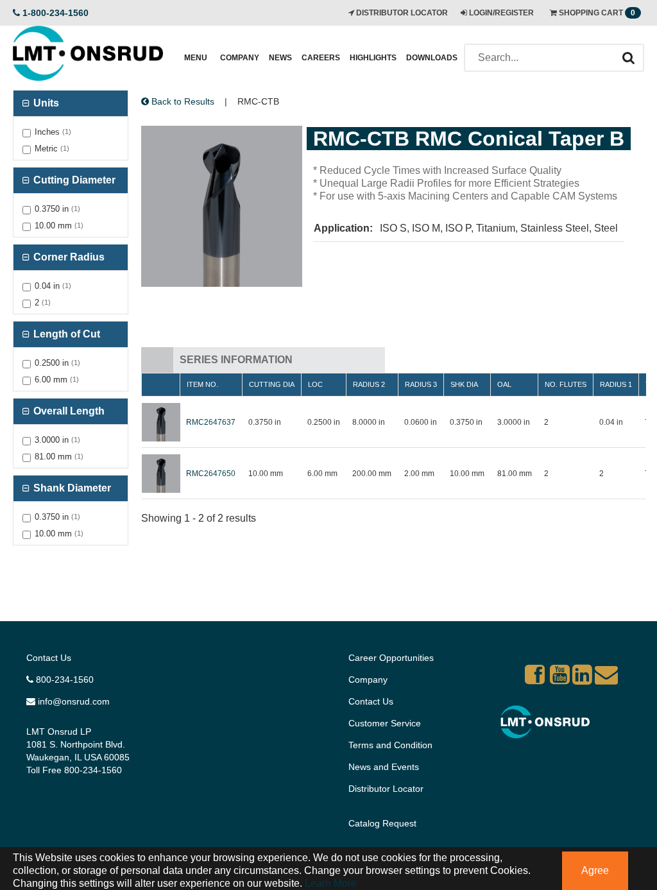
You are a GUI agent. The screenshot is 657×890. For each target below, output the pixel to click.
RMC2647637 (210, 422)
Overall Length (68, 411)
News (280, 57)
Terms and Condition (390, 745)
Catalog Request (382, 823)
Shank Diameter (71, 488)
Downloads (431, 57)
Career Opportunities (391, 658)
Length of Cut (65, 334)
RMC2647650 (210, 473)
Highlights (373, 57)
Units (45, 103)
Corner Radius (68, 257)
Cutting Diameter (73, 180)
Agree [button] (595, 870)
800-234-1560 (63, 679)
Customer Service (384, 723)
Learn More (329, 883)
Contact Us (48, 658)
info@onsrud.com (72, 701)
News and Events (383, 767)
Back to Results (181, 101)
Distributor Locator (385, 788)
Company (239, 57)
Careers (321, 57)
